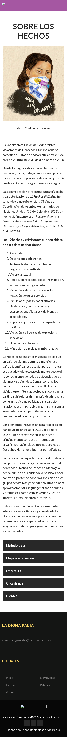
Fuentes (11, 596)
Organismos (14, 583)
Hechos (11, 685)
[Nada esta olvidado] (3, 6)
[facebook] (27, 723)
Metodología (15, 545)
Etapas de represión (20, 558)
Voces (10, 692)
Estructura (13, 571)
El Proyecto (47, 677)
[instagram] (40, 723)
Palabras (45, 685)
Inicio (9, 677)
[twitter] (33, 723)
